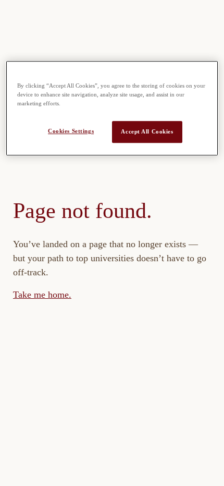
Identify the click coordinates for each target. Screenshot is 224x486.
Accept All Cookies (147, 131)
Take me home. (42, 294)
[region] (112, 108)
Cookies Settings (71, 131)
